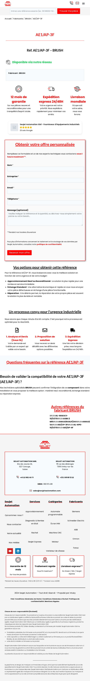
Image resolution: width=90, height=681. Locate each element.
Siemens (76, 511)
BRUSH (28, 18)
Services (35, 501)
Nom (10, 165)
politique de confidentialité (49, 244)
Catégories (55, 501)
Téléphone (13, 199)
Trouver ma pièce (68, 10)
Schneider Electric (76, 520)
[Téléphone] (71, 3)
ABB (76, 529)
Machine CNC (55, 532)
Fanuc (76, 547)
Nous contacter (14, 524)
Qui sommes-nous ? (14, 515)
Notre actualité (14, 533)
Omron (76, 538)
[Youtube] (10, 551)
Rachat (34, 532)
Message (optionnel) (17, 210)
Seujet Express (34, 541)
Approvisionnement (35, 511)
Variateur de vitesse (55, 551)
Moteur (55, 541)
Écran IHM (55, 523)
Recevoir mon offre (19, 252)
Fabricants (18, 18)
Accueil (8, 18)
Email (10, 187)
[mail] (77, 3)
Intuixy (73, 593)
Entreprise (13, 176)
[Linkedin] (18, 551)
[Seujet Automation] (8, 3)
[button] (83, 4)
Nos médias (14, 542)
